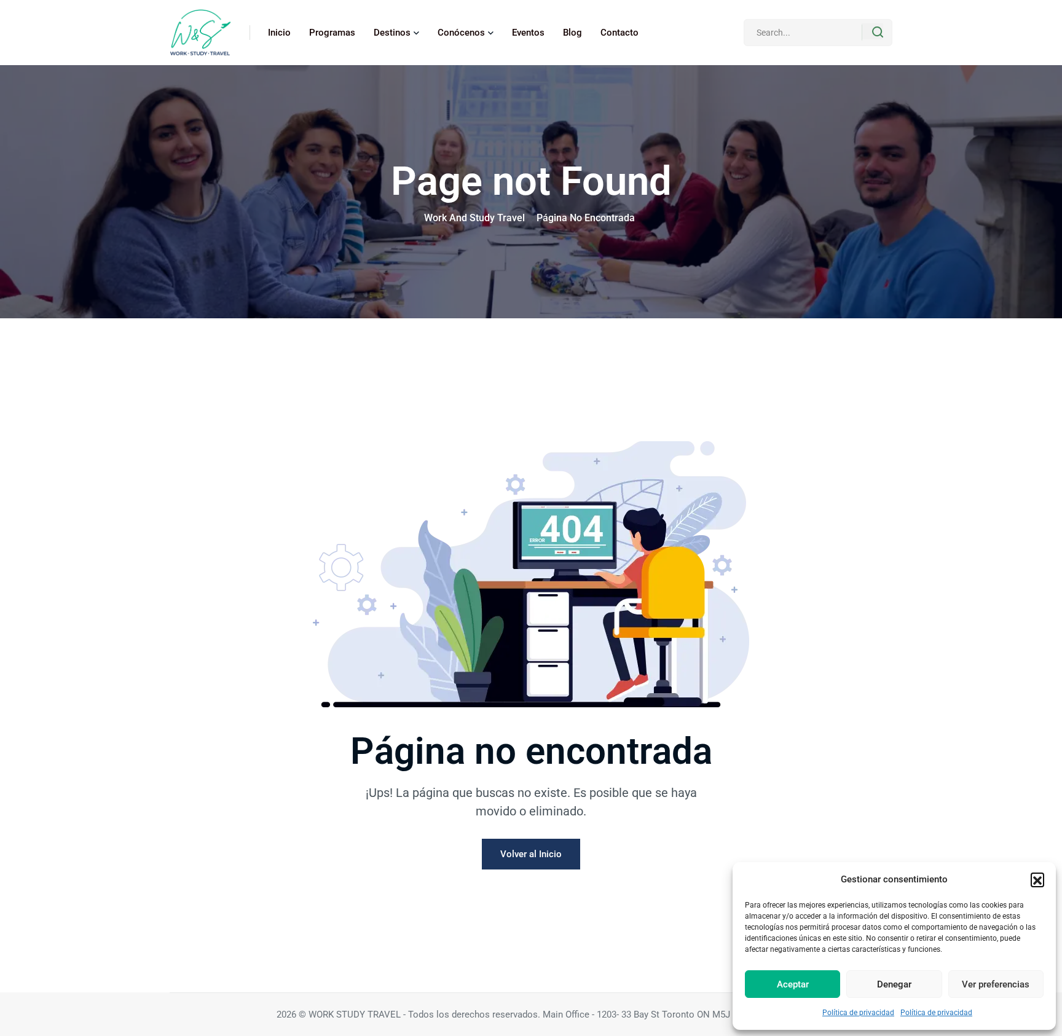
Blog (572, 32)
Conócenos (461, 32)
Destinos (392, 32)
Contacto (619, 32)
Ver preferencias (995, 984)
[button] (1037, 879)
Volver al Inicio (531, 854)
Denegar (894, 984)
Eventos (528, 32)
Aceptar (793, 984)
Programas (332, 32)
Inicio (279, 32)
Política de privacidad (858, 1012)
